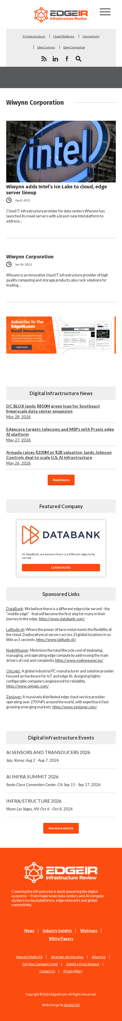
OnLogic (13, 671)
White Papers (61, 938)
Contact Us (47, 971)
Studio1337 (72, 1005)
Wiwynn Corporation (30, 257)
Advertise (99, 957)
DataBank (14, 609)
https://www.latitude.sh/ (56, 639)
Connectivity (91, 36)
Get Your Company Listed (40, 964)
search (78, 58)
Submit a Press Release (82, 964)
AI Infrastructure (34, 36)
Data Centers (46, 47)
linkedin (55, 58)
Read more (61, 480)
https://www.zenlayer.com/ (74, 707)
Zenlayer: (14, 697)
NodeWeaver (17, 650)
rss (43, 58)
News (29, 930)
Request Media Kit (29, 957)
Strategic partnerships (67, 957)
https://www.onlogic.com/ (27, 686)
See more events (61, 828)
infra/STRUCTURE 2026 (39, 804)
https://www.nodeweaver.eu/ (79, 660)
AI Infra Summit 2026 (53, 780)
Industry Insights (57, 930)
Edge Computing (74, 47)
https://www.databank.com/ (62, 619)
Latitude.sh (15, 629)
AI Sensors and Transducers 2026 (48, 756)
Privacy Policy (72, 971)
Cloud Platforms (63, 36)
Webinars (88, 930)
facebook (67, 58)
